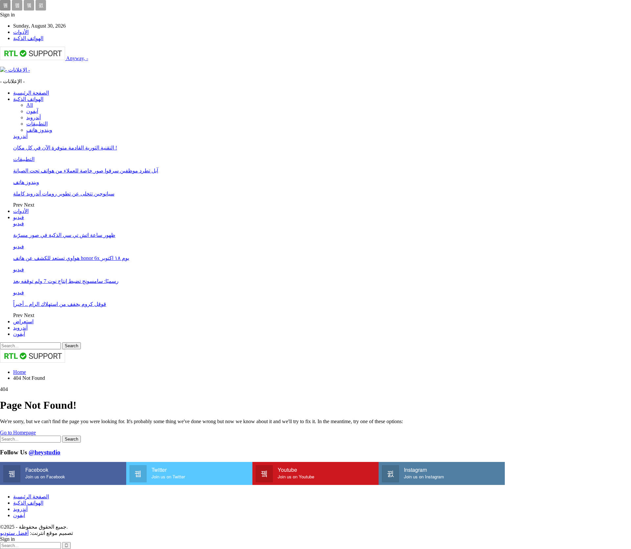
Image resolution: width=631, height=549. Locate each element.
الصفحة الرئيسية (31, 93)
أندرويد (33, 117)
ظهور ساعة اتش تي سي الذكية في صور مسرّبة (64, 235)
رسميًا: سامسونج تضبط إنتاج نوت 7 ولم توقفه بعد (66, 281)
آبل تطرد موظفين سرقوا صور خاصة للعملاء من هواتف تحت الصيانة (85, 170)
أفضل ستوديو (14, 533)
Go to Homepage (18, 432)
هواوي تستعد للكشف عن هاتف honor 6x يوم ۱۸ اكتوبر (71, 258)
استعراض (23, 321)
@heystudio (44, 452)
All (29, 105)
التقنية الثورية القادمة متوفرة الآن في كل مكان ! (65, 147)
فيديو (18, 217)
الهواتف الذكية (28, 38)
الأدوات (21, 32)
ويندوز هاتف (39, 130)
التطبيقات (37, 123)
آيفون (32, 111)
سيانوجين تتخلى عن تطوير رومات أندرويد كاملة (63, 193)
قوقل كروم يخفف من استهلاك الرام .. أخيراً (59, 304)
